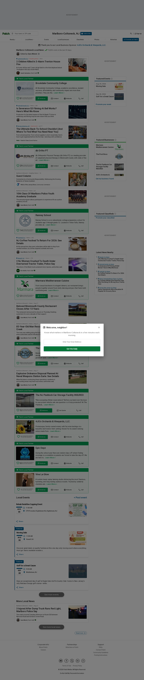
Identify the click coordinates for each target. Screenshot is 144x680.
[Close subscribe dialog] (99, 327)
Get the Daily (72, 349)
